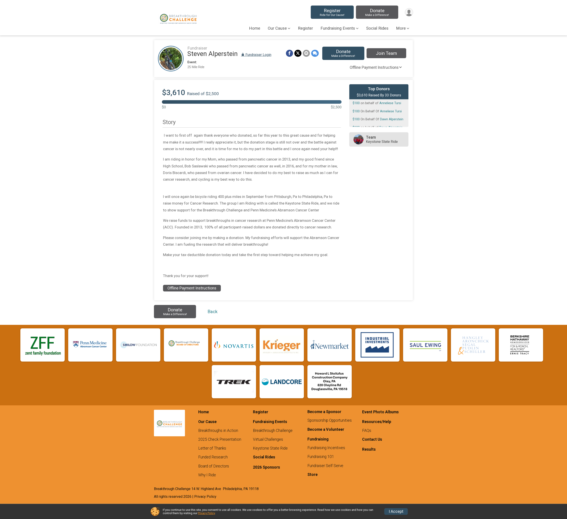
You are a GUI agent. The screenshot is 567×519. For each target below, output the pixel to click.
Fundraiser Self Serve (325, 465)
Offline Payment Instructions (374, 67)
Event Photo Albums (380, 412)
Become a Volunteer (325, 429)
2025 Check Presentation (219, 439)
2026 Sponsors (266, 467)
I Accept (396, 511)
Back (212, 311)
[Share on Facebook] (289, 53)
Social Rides (377, 28)
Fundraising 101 (320, 456)
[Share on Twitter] (297, 53)
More (401, 28)
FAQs (366, 430)
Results (369, 449)
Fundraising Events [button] (337, 28)
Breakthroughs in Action (218, 430)
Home (254, 28)
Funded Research (213, 457)
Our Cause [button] (277, 28)
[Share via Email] (306, 53)
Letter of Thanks (212, 448)
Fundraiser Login (258, 55)
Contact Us (372, 439)
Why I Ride (207, 475)
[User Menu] (409, 12)
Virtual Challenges (268, 439)
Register (332, 12)
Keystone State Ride (270, 448)
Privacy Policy (206, 513)
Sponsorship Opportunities (329, 420)
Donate (377, 12)
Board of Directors (213, 466)
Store (312, 474)
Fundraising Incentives (326, 448)
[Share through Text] (315, 53)
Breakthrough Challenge (273, 430)
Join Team (386, 53)
